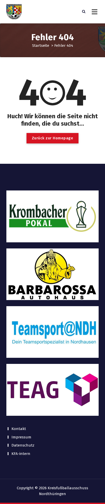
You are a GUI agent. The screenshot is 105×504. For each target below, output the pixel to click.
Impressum (21, 437)
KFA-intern (20, 453)
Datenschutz (22, 445)
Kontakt (18, 428)
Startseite (40, 45)
